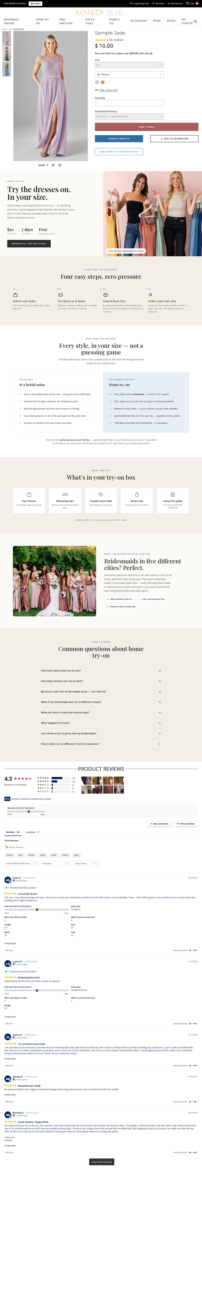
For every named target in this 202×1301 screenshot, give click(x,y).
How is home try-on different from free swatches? (70, 744)
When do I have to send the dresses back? (65, 712)
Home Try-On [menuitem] (43, 21)
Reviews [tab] (10, 832)
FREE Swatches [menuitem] (66, 21)
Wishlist (160, 3)
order (31, 855)
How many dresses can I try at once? (62, 681)
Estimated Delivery (106, 111)
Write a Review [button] (187, 823)
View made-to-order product (119, 151)
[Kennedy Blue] (101, 13)
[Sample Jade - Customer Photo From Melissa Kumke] (86, 789)
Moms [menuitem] (157, 20)
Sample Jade (10, 943)
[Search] (195, 21)
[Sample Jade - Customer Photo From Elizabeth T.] (97, 781)
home (65, 855)
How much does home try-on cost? (61, 670)
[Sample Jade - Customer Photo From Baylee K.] (119, 789)
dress (10, 855)
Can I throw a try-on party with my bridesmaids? (68, 733)
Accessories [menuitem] (139, 20)
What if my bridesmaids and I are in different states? (71, 702)
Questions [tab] (30, 832)
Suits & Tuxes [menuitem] (90, 21)
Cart (194, 3)
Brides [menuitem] (171, 20)
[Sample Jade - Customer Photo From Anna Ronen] (108, 789)
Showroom (177, 3)
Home (4, 29)
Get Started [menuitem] (187, 21)
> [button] (101, 1161)
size (20, 855)
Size (97, 60)
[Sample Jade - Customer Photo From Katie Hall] (97, 789)
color (53, 855)
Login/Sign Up (141, 3)
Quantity (100, 98)
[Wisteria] (97, 82)
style (42, 855)
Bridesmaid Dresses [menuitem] (11, 21)
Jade (76, 855)
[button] (191, 950)
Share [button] (10, 950)
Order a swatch (119, 138)
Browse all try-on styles (29, 244)
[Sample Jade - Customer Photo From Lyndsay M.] (86, 781)
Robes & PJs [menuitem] (114, 21)
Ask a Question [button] (160, 823)
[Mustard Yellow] (103, 82)
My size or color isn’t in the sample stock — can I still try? (73, 691)
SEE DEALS (35, 4)
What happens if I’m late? (55, 723)
